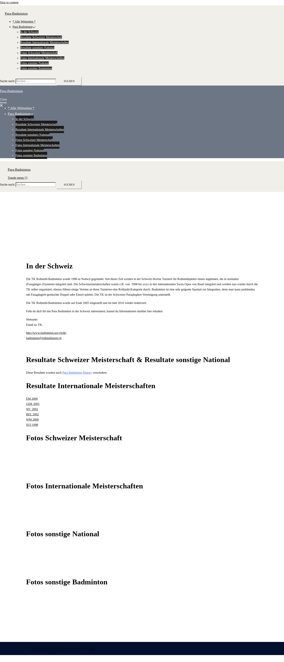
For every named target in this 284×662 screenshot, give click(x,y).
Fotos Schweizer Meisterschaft (39, 52)
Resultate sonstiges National (37, 47)
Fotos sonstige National (34, 63)
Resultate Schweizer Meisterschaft (41, 37)
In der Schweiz (29, 32)
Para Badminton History (77, 372)
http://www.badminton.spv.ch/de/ (46, 332)
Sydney (90, 648)
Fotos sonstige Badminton (36, 68)
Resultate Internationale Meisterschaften (44, 42)
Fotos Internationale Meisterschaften (42, 58)
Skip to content (9, 2)
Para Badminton (22, 26)
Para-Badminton (16, 13)
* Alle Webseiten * (24, 21)
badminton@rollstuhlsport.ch (43, 338)
